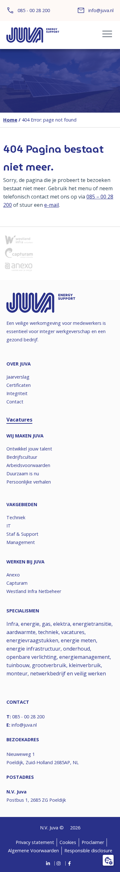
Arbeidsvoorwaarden (28, 465)
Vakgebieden (21, 504)
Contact (14, 402)
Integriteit (17, 393)
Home (10, 120)
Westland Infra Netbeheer (33, 591)
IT (8, 526)
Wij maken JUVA (25, 436)
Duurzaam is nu (22, 474)
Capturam (17, 583)
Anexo (13, 575)
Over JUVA (18, 364)
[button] (107, 35)
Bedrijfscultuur (21, 457)
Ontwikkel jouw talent (29, 449)
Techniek (15, 517)
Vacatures (19, 419)
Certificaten (18, 385)
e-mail (51, 204)
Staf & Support (22, 534)
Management (20, 542)
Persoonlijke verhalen (28, 482)
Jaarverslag (17, 377)
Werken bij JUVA (25, 562)
